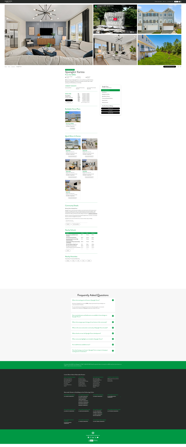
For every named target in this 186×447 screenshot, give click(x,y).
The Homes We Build (81, 383)
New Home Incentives (81, 378)
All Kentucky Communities (69, 411)
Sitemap (94, 387)
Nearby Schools (104, 100)
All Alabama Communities (69, 396)
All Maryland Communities (83, 411)
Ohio (9, 66)
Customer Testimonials (96, 382)
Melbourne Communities (83, 403)
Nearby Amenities (105, 102)
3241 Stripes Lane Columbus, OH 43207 (71, 153)
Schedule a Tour (69, 100)
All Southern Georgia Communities (112, 397)
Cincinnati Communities (97, 412)
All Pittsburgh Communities (113, 411)
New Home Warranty (96, 383)
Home (6, 66)
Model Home (104, 92)
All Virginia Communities (83, 421)
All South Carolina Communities (67, 423)
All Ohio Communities (97, 411)
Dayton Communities (97, 415)
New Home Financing (96, 384)
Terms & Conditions (67, 382)
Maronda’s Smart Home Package (83, 381)
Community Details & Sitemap (107, 98)
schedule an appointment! (92, 213)
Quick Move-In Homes (106, 96)
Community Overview (106, 90)
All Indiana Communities (97, 396)
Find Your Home (159, 1)
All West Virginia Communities (98, 421)
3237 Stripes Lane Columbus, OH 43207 (88, 153)
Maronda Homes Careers (67, 381)
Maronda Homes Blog (96, 378)
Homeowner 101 (110, 381)
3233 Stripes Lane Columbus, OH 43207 (71, 174)
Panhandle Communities (83, 405)
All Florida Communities (83, 396)
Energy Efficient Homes (82, 384)
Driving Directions (69, 102)
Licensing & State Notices (68, 384)
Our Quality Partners (81, 382)
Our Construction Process (68, 378)
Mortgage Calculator (96, 381)
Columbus (13, 66)
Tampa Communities (82, 399)
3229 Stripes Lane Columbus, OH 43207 (88, 174)
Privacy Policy (66, 383)
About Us (164, 1)
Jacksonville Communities (83, 402)
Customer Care (170, 1)
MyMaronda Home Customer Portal (113, 378)
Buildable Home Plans (106, 94)
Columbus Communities (97, 414)
